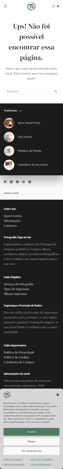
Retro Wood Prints (29, 122)
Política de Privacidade (19, 352)
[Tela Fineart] (9, 137)
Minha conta (11, 193)
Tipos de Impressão (16, 289)
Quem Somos (13, 216)
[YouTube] (29, 182)
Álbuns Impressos (15, 294)
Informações (12, 221)
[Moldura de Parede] (9, 151)
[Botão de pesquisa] (55, 91)
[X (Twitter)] (11, 182)
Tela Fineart (25, 136)
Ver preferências (31, 450)
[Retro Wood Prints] (9, 123)
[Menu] (5, 6)
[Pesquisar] (53, 6)
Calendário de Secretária (33, 164)
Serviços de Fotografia (18, 284)
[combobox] (28, 91)
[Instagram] (17, 182)
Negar (31, 441)
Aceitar (31, 431)
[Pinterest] (23, 182)
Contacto (10, 226)
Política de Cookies (16, 357)
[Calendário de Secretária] (9, 165)
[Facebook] (5, 182)
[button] (57, 394)
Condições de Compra (19, 362)
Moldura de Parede (29, 150)
